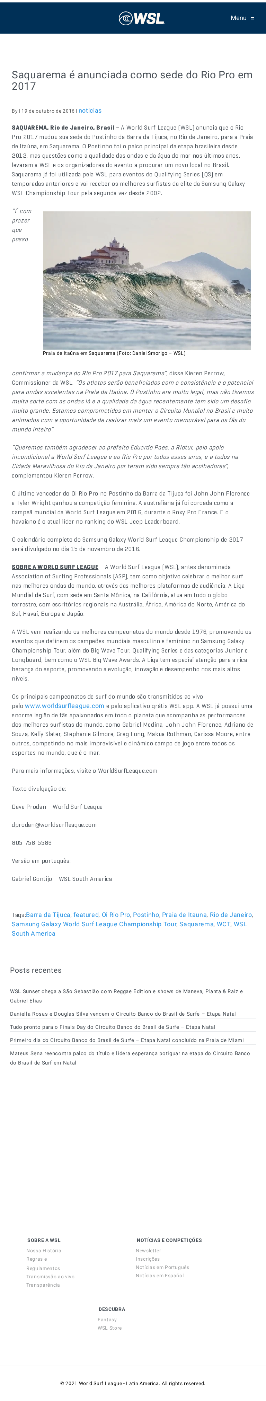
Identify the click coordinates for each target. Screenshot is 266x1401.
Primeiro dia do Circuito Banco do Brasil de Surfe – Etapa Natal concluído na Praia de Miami (127, 1040)
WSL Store (110, 1328)
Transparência (43, 1285)
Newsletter (148, 1250)
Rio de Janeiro (231, 914)
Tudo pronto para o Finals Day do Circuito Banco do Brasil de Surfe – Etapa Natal (112, 1027)
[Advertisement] (62, 1134)
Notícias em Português (162, 1267)
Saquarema (196, 924)
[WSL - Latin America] (142, 18)
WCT (224, 924)
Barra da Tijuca (48, 914)
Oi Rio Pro (116, 914)
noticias (90, 110)
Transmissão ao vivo (50, 1276)
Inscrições (148, 1259)
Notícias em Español (160, 1275)
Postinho (146, 914)
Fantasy (107, 1319)
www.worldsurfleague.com (65, 705)
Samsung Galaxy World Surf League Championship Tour (94, 924)
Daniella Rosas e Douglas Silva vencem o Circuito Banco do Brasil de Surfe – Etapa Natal (123, 1014)
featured (86, 914)
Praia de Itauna (184, 914)
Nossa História (43, 1250)
